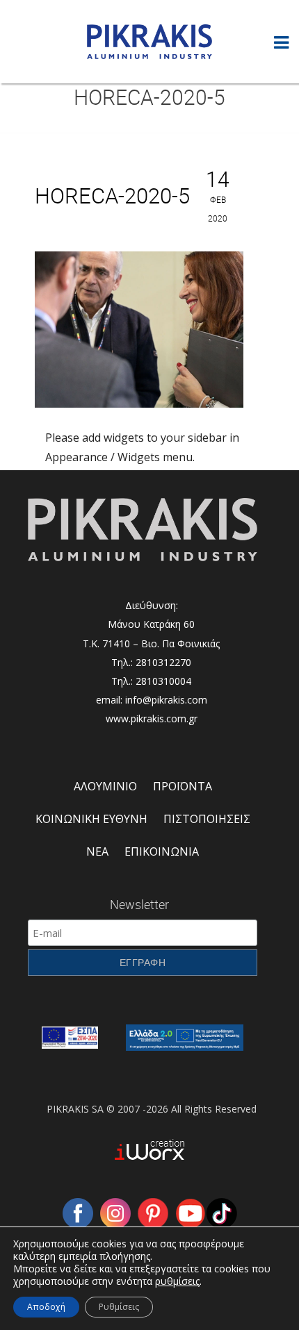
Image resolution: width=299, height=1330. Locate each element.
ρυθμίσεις (177, 1281)
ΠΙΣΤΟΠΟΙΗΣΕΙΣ (206, 818)
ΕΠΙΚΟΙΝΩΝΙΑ (161, 851)
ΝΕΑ (97, 851)
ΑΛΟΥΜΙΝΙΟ (105, 786)
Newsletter (139, 904)
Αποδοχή (46, 1307)
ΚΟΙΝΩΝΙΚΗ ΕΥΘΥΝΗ (91, 818)
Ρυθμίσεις (119, 1307)
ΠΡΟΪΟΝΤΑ (182, 786)
